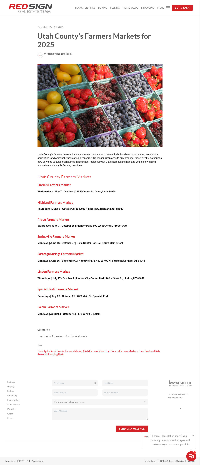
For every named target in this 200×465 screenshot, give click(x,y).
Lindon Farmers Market (54, 271)
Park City (11, 409)
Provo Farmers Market (53, 219)
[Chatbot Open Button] (191, 456)
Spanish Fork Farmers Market (58, 289)
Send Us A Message (132, 429)
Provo (10, 418)
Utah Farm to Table (93, 351)
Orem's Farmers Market (54, 185)
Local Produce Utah (149, 351)
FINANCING (147, 7)
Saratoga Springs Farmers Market (61, 254)
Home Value (13, 400)
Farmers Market (73, 351)
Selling (10, 391)
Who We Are (13, 404)
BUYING (102, 7)
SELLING (115, 7)
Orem (10, 413)
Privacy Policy (150, 461)
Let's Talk (182, 7)
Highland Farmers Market (55, 202)
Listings (11, 382)
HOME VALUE (130, 7)
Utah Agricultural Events (51, 351)
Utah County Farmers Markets (121, 351)
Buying (10, 386)
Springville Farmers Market (56, 236)
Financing (12, 395)
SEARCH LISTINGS (85, 7)
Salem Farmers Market (53, 307)
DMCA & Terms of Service (172, 461)
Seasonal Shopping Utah (51, 354)
